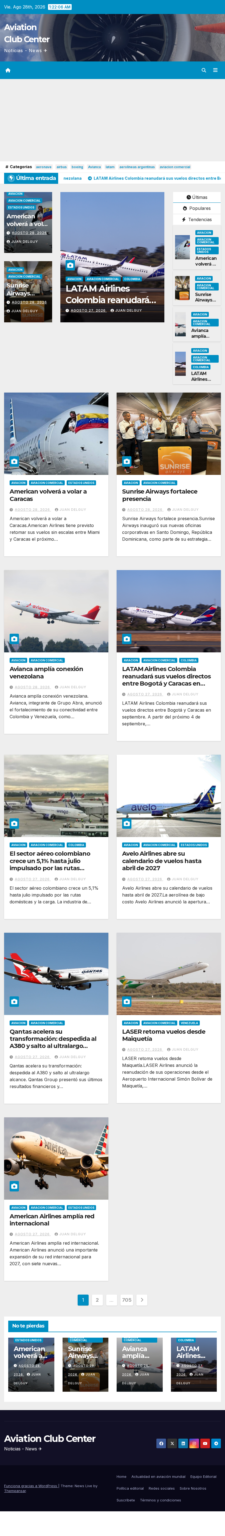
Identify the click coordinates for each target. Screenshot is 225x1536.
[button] (204, 70)
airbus (62, 167)
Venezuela (189, 1023)
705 (127, 1300)
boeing (77, 167)
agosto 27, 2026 (89, 310)
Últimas (199, 197)
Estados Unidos (21, 207)
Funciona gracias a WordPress (31, 1486)
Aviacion (15, 193)
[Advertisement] (112, 120)
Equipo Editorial (203, 1476)
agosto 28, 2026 (29, 233)
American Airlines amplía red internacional (52, 1220)
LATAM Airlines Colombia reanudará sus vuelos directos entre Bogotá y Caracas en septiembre (166, 679)
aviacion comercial (175, 167)
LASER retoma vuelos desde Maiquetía (163, 1035)
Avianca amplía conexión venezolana (203, 339)
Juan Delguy (24, 241)
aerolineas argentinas (137, 167)
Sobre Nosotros (193, 1488)
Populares (199, 208)
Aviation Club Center (49, 1438)
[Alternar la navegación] (215, 70)
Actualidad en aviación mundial (158, 1476)
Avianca (94, 167)
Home (121, 1476)
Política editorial (130, 1488)
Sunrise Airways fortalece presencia (21, 297)
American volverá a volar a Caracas (28, 224)
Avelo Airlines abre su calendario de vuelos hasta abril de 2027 (161, 861)
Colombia (132, 279)
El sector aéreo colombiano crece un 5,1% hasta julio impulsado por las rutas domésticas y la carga (50, 864)
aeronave (44, 167)
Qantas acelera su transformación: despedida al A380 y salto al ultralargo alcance (53, 1042)
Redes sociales (162, 1488)
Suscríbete (126, 1500)
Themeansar (15, 1491)
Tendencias (199, 219)
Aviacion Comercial (24, 200)
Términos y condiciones (160, 1500)
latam (110, 167)
